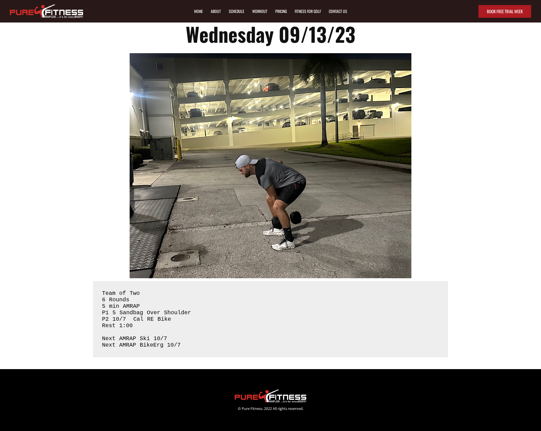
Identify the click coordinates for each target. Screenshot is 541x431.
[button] (504, 11)
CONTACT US (338, 11)
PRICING (281, 11)
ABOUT (216, 11)
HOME (198, 11)
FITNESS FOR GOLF (308, 11)
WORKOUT (259, 11)
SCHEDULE (236, 11)
